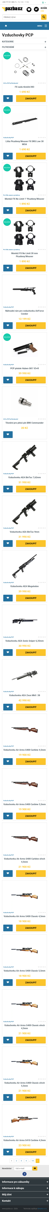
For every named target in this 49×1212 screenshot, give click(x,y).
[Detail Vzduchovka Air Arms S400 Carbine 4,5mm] (24, 729)
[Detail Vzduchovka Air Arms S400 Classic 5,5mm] (24, 950)
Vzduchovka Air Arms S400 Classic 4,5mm (24, 916)
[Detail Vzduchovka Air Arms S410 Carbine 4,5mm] (24, 1120)
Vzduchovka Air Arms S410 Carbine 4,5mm (24, 1140)
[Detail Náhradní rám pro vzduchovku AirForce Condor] (24, 290)
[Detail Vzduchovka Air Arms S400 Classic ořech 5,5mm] (24, 1062)
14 (33, 1161)
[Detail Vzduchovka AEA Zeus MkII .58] (24, 675)
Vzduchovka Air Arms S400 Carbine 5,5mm (24, 804)
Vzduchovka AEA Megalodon (24, 586)
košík (44, 9)
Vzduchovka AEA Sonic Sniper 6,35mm (24, 641)
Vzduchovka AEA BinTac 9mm (24, 532)
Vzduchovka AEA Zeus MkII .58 (24, 695)
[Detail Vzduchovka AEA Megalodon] (24, 566)
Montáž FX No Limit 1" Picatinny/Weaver (24, 199)
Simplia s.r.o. (42, 1209)
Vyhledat (44, 17)
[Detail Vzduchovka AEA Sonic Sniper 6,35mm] (24, 620)
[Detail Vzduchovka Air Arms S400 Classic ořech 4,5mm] (24, 1005)
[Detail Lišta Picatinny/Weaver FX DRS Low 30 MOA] (24, 121)
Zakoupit (30, 98)
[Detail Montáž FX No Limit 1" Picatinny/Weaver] (24, 178)
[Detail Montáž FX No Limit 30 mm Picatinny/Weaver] (24, 233)
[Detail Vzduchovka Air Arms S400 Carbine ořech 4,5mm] (24, 838)
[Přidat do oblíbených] (8, 98)
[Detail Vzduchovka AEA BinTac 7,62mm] (24, 457)
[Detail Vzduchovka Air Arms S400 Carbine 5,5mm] (24, 784)
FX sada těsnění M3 (24, 87)
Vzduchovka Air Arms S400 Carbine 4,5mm (24, 750)
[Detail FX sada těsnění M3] (24, 66)
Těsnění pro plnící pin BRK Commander (24, 423)
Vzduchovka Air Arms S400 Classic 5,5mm (24, 970)
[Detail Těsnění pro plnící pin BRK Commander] (24, 402)
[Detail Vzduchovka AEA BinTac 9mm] (24, 511)
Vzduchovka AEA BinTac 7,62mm (24, 477)
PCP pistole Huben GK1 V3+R (24, 368)
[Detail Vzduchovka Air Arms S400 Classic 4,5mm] (24, 896)
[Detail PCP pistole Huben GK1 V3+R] (24, 348)
